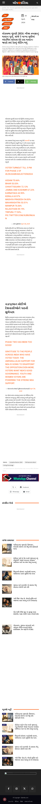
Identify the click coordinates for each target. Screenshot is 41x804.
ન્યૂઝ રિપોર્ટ (7, 20)
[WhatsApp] (32, 789)
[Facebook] (8, 789)
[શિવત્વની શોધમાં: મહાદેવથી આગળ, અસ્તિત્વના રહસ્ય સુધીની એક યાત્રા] (7, 575)
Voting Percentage (8, 465)
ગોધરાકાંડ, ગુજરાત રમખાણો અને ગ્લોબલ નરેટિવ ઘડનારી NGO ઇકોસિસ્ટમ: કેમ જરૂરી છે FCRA (23, 627)
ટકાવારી (27, 140)
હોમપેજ (4, 8)
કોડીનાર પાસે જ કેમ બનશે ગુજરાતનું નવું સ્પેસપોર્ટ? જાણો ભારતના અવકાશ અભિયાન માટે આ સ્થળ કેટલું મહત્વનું (25, 560)
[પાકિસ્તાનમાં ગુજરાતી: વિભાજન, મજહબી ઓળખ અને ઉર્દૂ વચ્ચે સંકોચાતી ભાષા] (7, 549)
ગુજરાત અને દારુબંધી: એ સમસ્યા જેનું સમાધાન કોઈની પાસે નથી (25, 586)
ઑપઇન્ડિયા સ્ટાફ (35, 17)
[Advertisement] (20, 277)
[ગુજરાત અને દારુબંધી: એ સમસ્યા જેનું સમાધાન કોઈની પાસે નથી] (7, 589)
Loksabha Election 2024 (16, 462)
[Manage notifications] (4, 799)
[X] (24, 789)
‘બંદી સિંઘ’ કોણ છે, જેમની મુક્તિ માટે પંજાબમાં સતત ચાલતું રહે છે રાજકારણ (25, 599)
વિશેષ (5, 28)
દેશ (8, 8)
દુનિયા (4, 714)
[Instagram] (16, 789)
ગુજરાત (4, 725)
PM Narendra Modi (30, 462)
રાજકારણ (7, 24)
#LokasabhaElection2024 (19, 174)
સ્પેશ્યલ (4, 736)
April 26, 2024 (25, 224)
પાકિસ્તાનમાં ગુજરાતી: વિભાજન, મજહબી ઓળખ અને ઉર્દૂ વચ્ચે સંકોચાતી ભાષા (25, 547)
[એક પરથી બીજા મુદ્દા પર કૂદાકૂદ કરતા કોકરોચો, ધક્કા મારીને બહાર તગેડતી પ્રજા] (7, 616)
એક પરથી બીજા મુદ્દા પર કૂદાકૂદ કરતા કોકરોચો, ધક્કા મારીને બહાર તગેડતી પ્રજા (26, 613)
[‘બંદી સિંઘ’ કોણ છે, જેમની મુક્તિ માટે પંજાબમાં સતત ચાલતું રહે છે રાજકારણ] (7, 602)
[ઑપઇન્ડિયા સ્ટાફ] (30, 17)
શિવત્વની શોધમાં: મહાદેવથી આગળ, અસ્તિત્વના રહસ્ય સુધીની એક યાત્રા (24, 573)
